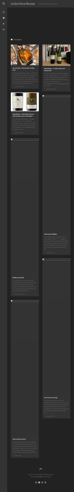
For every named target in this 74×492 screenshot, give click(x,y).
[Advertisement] (40, 21)
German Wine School (19, 439)
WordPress (40, 477)
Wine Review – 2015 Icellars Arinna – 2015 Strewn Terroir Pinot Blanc (24, 115)
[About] (3, 18)
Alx (50, 477)
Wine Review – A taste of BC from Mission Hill (54, 69)
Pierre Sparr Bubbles (50, 234)
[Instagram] (3, 12)
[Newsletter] (3, 23)
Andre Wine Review (23, 4)
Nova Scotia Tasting (50, 397)
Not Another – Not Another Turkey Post (23, 69)
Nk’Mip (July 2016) (18, 277)
